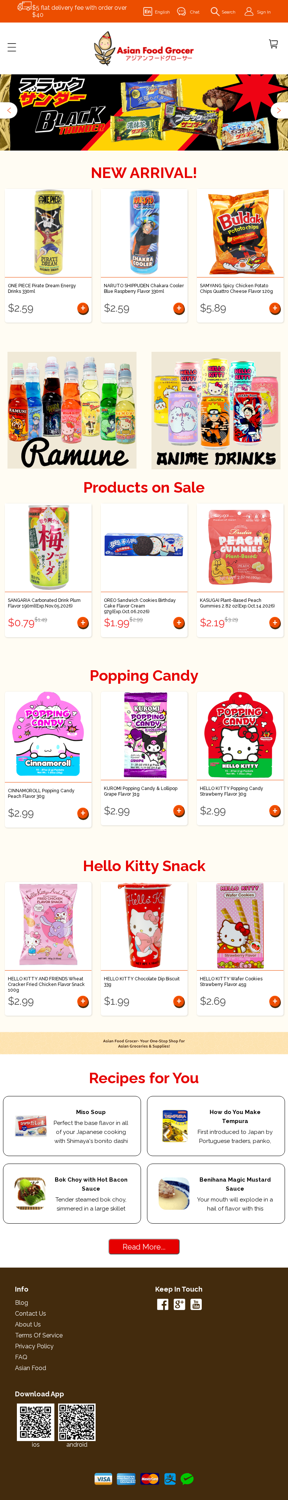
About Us (28, 1324)
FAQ (21, 1357)
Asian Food (30, 1368)
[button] (9, 110)
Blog (21, 1302)
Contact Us (30, 1313)
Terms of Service (39, 1335)
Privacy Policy (34, 1346)
